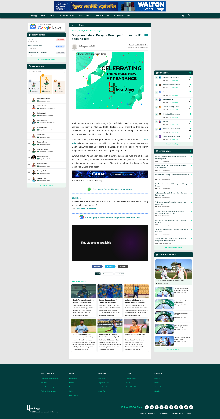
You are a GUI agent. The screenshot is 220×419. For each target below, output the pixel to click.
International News (103, 387)
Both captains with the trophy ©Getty (181, 326)
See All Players (48, 185)
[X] (162, 407)
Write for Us (157, 387)
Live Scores (73, 378)
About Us (157, 378)
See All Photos (175, 349)
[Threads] (191, 407)
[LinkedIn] (181, 407)
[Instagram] (157, 407)
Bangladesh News (103, 383)
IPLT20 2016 (120, 274)
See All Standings (172, 144)
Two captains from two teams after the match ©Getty (181, 289)
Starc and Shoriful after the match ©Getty (182, 338)
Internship (157, 391)
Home (43, 15)
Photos (81, 15)
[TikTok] (166, 407)
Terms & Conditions (132, 387)
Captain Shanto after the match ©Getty (182, 301)
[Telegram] (186, 407)
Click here (76, 198)
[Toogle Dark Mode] (183, 15)
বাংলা (128, 15)
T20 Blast (44, 383)
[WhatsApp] (171, 407)
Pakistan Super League (48, 391)
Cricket (81, 25)
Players (108, 15)
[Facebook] (147, 407)
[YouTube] (152, 407)
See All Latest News (175, 247)
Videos (89, 15)
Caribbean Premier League (49, 378)
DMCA (128, 383)
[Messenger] (176, 407)
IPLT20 (80, 31)
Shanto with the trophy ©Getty (181, 314)
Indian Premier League (93, 31)
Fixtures (71, 387)
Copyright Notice (131, 378)
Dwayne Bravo (107, 274)
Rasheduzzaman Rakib (86, 46)
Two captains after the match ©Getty (170, 281)
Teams (72, 15)
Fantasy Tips (102, 391)
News (65, 15)
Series (71, 391)
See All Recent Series (47, 59)
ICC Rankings (119, 15)
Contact (156, 383)
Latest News (101, 378)
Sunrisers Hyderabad (86, 209)
